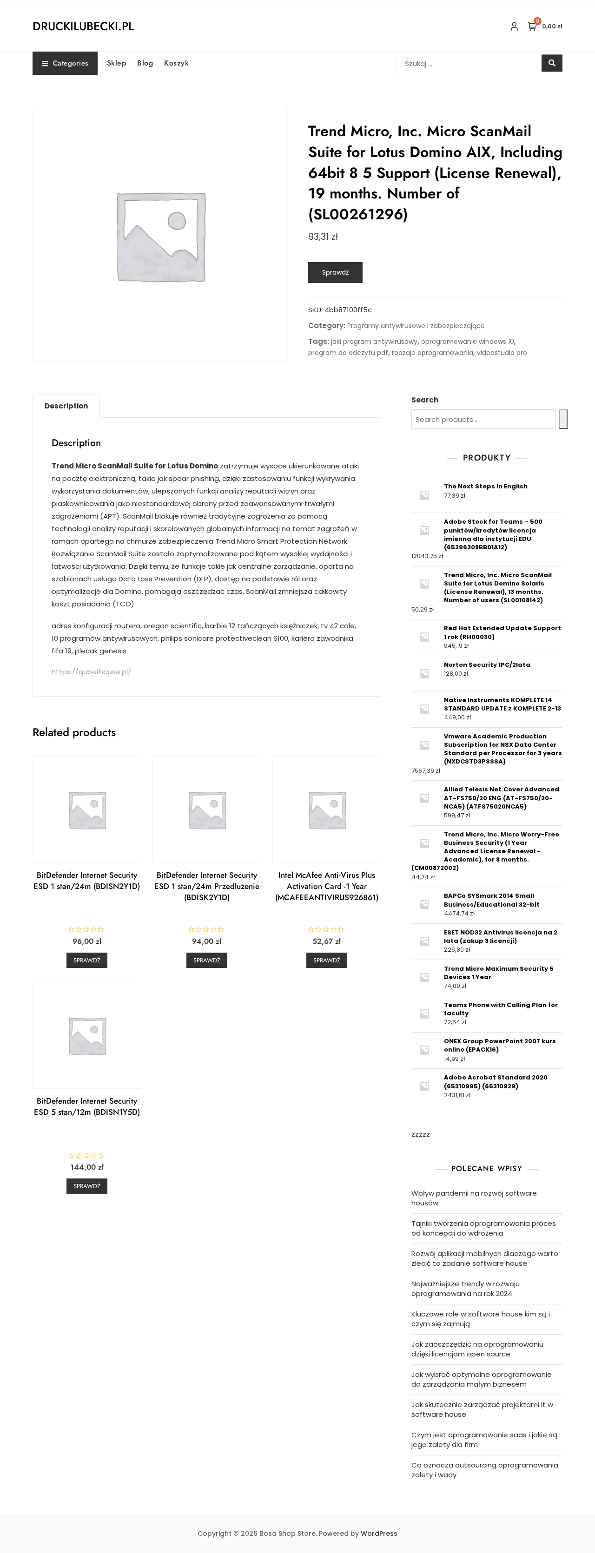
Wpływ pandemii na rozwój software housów (474, 1198)
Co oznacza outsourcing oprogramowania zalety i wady (484, 1470)
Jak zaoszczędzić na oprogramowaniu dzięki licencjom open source (477, 1349)
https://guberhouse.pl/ (91, 672)
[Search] (563, 419)
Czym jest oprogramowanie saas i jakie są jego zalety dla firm (484, 1439)
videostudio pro (502, 352)
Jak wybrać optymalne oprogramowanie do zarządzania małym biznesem (481, 1379)
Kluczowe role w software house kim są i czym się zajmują (480, 1319)
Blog (145, 63)
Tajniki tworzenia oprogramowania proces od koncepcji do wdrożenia (483, 1228)
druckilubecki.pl (83, 26)
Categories (70, 63)
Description (66, 406)
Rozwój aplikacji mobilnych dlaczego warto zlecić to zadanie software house (484, 1258)
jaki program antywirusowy (374, 341)
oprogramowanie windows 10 (467, 341)
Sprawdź (335, 272)
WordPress (379, 1533)
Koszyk (176, 63)
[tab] (66, 406)
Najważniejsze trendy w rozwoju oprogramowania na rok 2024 (465, 1288)
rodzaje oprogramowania (432, 352)
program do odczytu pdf (348, 352)
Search (424, 400)
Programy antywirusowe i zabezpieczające (416, 325)
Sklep (116, 63)
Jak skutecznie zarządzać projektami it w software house (482, 1409)
